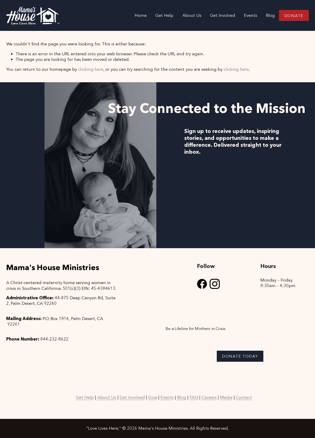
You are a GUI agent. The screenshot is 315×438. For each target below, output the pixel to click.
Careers (209, 397)
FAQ (194, 397)
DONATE (293, 15)
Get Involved (132, 397)
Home (141, 15)
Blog (270, 15)
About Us (106, 397)
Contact (244, 397)
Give (152, 397)
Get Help (164, 15)
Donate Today (240, 356)
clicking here (90, 69)
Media (226, 397)
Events (250, 15)
